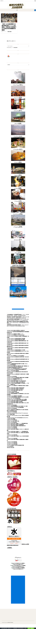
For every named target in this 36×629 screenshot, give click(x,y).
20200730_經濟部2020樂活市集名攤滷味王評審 (15, 445)
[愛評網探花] (14, 475)
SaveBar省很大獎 (10, 446)
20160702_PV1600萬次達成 (12, 434)
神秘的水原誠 (9, 31)
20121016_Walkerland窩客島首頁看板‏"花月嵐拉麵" (16, 338)
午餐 (7, 14)
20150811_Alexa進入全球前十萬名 (13, 421)
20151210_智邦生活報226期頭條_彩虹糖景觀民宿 (15, 424)
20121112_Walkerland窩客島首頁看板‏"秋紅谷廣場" (16, 339)
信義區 (5, 14)
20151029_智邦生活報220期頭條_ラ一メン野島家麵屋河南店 (17, 423)
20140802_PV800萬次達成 (12, 391)
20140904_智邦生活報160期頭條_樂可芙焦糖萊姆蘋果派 (17, 400)
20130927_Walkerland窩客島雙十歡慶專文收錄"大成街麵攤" (17, 377)
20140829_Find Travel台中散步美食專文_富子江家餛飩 (17, 399)
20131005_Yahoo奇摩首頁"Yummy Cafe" (14, 379)
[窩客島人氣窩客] (14, 491)
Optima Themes (10, 622)
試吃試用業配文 (4, 17)
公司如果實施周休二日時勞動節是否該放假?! (14, 314)
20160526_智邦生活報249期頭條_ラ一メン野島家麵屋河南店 (17, 431)
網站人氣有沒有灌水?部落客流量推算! (13, 319)
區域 (2, 14)
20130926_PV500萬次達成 (12, 376)
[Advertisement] (18, 590)
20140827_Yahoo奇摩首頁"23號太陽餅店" (14, 395)
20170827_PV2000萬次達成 (12, 444)
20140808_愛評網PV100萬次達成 (13, 392)
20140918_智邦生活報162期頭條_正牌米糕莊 (15, 401)
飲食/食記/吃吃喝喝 (9, 17)
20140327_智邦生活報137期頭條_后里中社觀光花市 (16, 382)
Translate (15, 47)
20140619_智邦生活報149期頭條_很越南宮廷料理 (15, 387)
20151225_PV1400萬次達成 (12, 426)
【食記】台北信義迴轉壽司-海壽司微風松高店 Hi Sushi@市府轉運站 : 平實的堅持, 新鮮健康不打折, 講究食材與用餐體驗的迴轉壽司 (9, 27)
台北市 (10, 14)
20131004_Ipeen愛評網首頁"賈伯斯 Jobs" (14, 378)
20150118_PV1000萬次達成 (12, 408)
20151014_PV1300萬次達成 (12, 422)
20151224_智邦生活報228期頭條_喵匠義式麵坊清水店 (16, 425)
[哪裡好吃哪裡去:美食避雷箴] (16, 7)
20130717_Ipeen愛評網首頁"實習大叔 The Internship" (17, 368)
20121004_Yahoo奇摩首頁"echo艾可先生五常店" (16, 335)
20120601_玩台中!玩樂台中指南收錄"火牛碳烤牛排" (16, 330)
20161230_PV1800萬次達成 (12, 441)
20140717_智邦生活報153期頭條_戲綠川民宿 (14, 390)
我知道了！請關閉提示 (31, 628)
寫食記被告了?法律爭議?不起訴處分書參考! (14, 316)
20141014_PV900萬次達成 (12, 405)
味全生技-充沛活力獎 (10, 447)
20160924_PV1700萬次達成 (12, 438)
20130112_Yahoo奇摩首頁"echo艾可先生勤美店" (15, 355)
